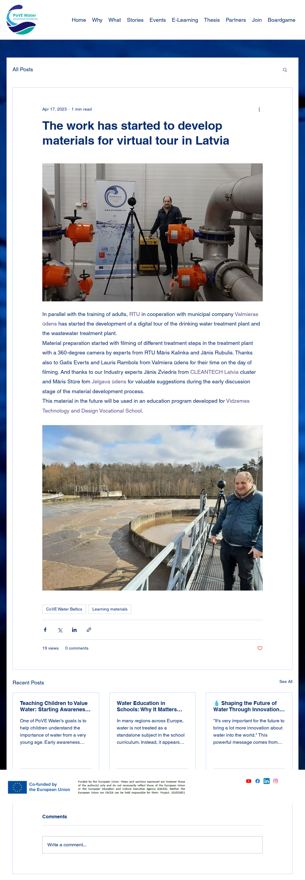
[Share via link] (89, 630)
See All (285, 681)
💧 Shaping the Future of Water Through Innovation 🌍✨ (246, 706)
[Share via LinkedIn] (74, 630)
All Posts (23, 69)
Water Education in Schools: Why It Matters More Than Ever (147, 706)
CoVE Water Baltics (64, 609)
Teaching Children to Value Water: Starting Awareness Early (54, 706)
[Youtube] (249, 781)
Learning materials (109, 609)
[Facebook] (258, 781)
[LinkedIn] (267, 781)
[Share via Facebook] (45, 630)
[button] (285, 69)
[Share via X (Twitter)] (60, 630)
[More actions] (259, 109)
